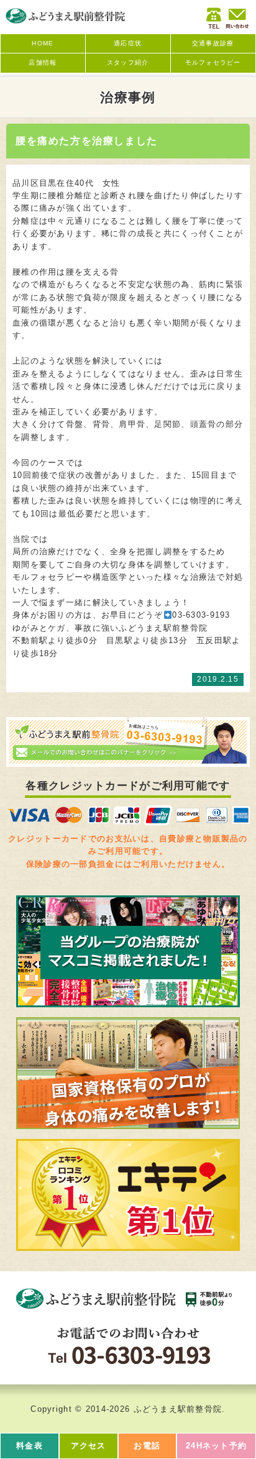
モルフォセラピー (213, 62)
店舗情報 (43, 62)
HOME (42, 43)
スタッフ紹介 (128, 62)
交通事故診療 (213, 43)
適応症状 (128, 43)
